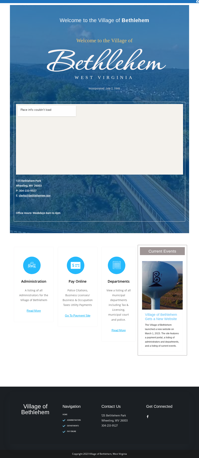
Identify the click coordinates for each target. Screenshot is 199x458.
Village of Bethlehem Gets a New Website (161, 317)
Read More (34, 310)
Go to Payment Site (77, 315)
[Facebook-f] (147, 416)
